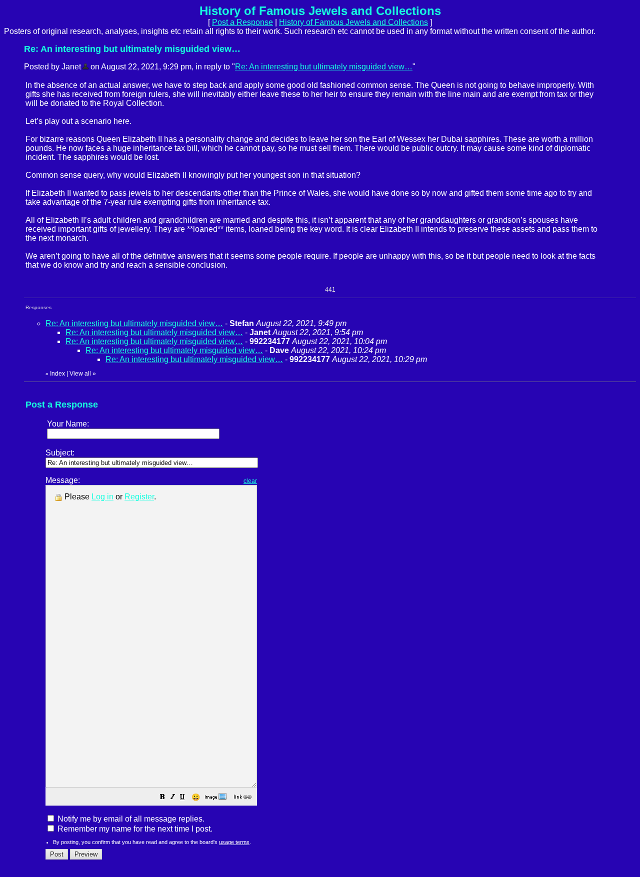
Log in (103, 496)
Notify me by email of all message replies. (130, 819)
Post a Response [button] (242, 22)
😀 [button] (196, 797)
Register (139, 496)
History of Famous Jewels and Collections (353, 22)
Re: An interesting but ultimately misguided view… (323, 66)
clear (250, 480)
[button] (162, 798)
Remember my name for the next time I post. (134, 829)
